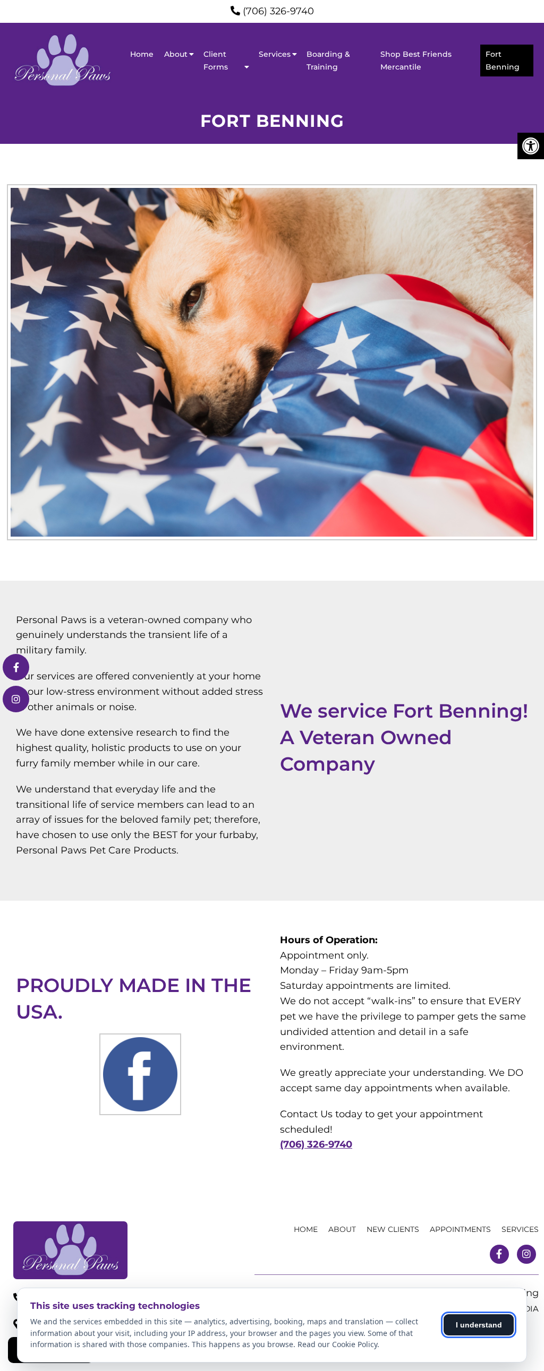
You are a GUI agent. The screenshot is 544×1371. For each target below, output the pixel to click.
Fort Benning (503, 60)
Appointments (460, 1229)
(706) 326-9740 (278, 11)
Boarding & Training (328, 60)
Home (142, 54)
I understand (479, 1325)
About (176, 54)
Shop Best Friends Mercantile (416, 60)
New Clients (393, 1229)
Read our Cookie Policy (337, 1344)
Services (275, 54)
